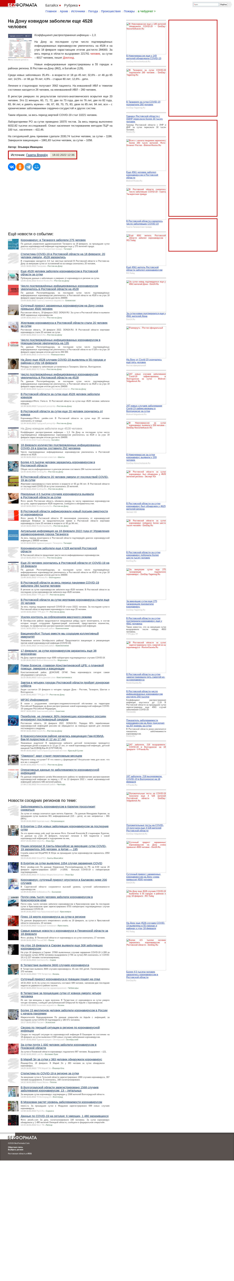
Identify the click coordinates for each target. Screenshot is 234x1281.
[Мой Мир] (36, 167)
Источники (78, 11)
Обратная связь (15, 1147)
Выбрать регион (15, 1150)
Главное (51, 11)
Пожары (129, 11)
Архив (64, 11)
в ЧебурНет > (147, 11)
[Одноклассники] (20, 167)
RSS (30, 1154)
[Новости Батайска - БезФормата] (19, 4)
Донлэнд (68, 57)
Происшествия (111, 11)
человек (95, 53)
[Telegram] (28, 167)
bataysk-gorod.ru (21, 60)
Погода (93, 11)
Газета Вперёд (37, 155)
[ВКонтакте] (12, 167)
